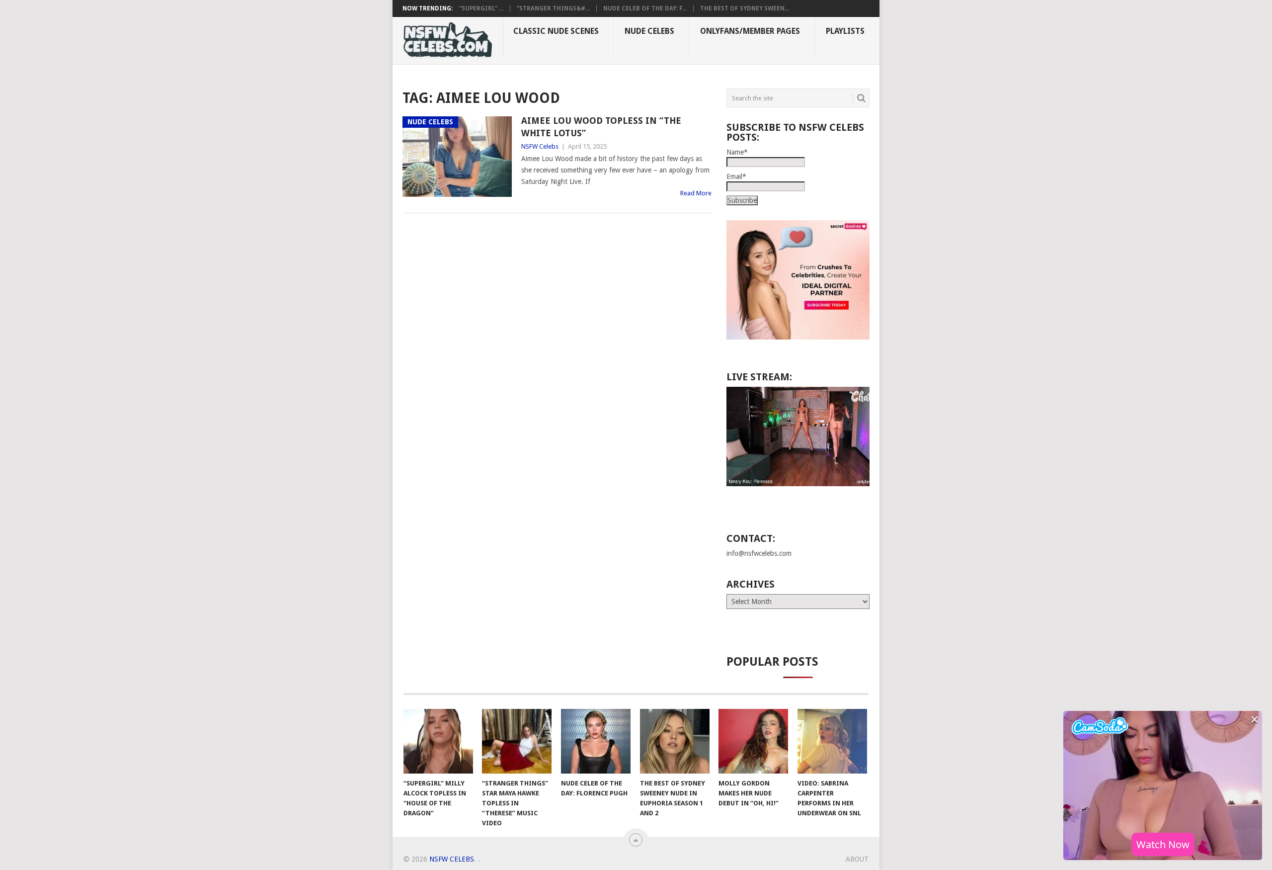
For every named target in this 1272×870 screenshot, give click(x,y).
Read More (696, 193)
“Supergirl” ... (481, 8)
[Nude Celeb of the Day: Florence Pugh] (596, 741)
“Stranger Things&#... (553, 8)
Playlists (845, 31)
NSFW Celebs (539, 146)
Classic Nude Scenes (556, 31)
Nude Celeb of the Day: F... (645, 8)
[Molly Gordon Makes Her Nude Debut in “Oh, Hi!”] (753, 741)
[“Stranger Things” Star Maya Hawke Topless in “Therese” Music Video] (517, 741)
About (857, 859)
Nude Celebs (649, 31)
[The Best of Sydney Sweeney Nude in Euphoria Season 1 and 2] (675, 741)
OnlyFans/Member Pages (750, 31)
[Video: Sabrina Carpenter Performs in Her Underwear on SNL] (832, 741)
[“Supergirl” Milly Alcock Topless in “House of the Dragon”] (438, 741)
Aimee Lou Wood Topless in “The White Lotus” (601, 126)
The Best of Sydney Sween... (744, 8)
